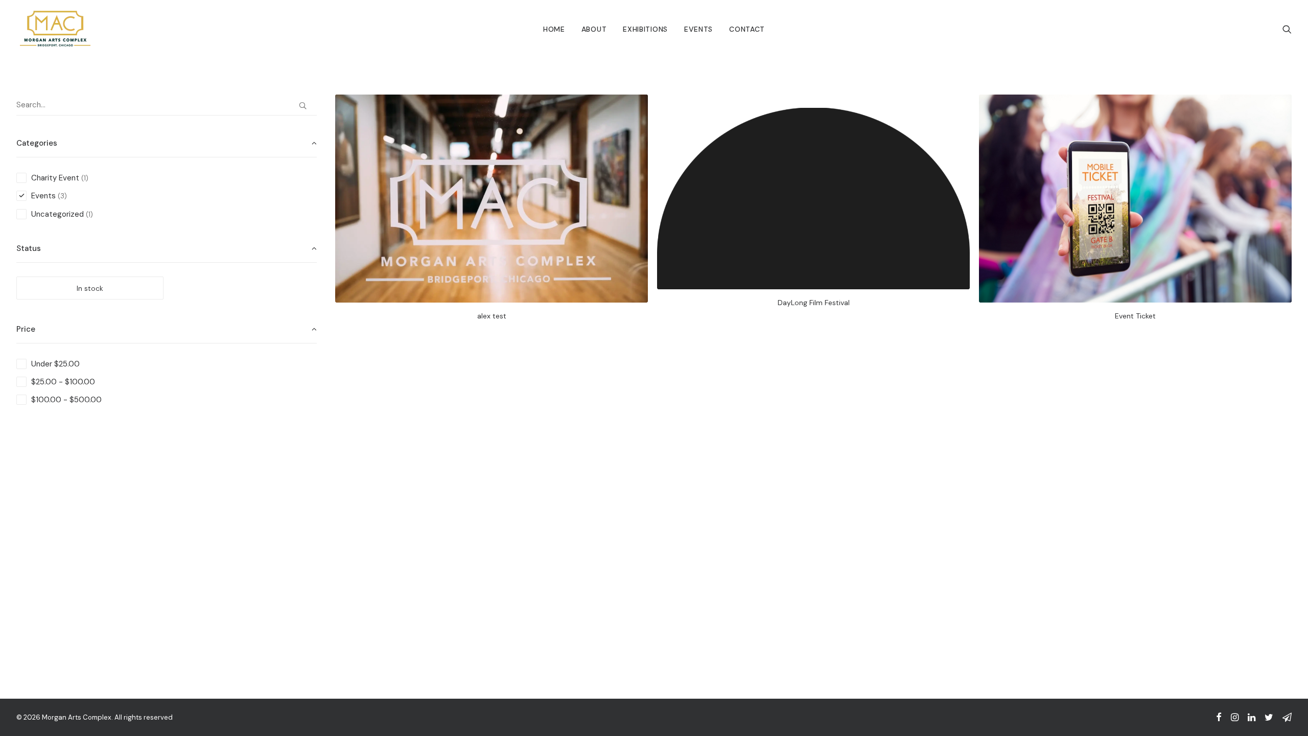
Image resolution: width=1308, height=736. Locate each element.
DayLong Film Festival (814, 302)
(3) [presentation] (62, 196)
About (594, 29)
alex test (491, 315)
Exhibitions (645, 29)
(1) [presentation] (84, 178)
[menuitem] (554, 29)
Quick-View (636, 106)
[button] (1287, 29)
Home (554, 29)
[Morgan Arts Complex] (55, 29)
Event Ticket (1135, 315)
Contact (747, 29)
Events (698, 29)
